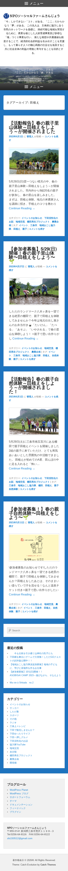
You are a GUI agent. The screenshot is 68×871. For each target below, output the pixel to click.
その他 (13, 719)
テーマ (13, 801)
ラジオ (13, 722)
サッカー (14, 708)
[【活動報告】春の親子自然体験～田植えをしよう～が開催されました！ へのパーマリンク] (34, 437)
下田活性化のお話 (19, 741)
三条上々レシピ (18, 726)
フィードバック (18, 808)
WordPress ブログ (19, 793)
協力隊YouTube (17, 744)
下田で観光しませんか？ (22, 730)
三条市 (33, 225)
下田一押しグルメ (19, 737)
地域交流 (20, 221)
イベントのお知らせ (32, 218)
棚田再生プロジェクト (38, 221)
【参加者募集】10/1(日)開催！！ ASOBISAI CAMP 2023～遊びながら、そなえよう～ (39, 675)
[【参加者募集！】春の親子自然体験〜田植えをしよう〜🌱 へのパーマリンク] (34, 563)
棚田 (40, 485)
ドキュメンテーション (21, 804)
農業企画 (36, 352)
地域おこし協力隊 (31, 355)
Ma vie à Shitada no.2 (21, 682)
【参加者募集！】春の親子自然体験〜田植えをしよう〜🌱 (34, 513)
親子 (24, 229)
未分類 (13, 752)
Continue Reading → (22, 208)
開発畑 (13, 762)
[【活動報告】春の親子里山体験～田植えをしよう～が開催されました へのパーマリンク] (34, 177)
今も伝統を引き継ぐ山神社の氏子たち (31, 653)
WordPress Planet (19, 790)
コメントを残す (37, 229)
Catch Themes (48, 864)
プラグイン (15, 812)
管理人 (30, 136)
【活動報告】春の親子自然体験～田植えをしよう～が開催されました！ (34, 385)
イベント (23, 225)
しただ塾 (14, 711)
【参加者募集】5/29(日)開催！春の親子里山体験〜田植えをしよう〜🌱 (33, 254)
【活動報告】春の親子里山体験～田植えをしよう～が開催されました (34, 127)
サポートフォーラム (20, 797)
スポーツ (14, 715)
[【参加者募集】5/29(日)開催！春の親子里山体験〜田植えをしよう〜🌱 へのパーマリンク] (34, 307)
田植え (16, 229)
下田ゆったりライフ (20, 733)
